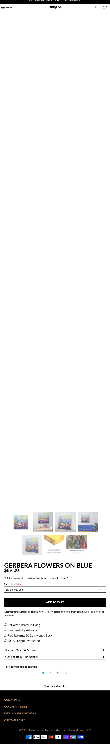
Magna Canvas (35, 729)
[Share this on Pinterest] (58, 673)
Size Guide (16, 583)
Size (12, 583)
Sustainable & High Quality (21, 656)
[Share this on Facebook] (51, 673)
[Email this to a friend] (66, 673)
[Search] (96, 7)
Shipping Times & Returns (20, 650)
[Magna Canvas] (55, 7)
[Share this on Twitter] (43, 673)
